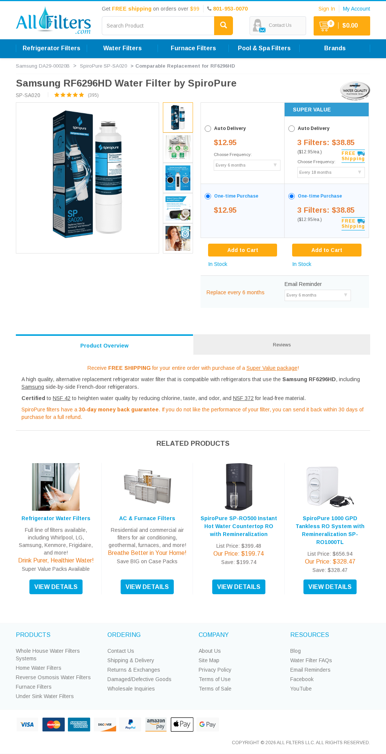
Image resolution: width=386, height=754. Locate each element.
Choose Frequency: (233, 154)
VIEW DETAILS (56, 587)
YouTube (301, 689)
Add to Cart (326, 250)
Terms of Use (215, 679)
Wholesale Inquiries (131, 689)
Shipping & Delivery (130, 660)
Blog (295, 651)
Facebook (302, 679)
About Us (210, 651)
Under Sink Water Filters (45, 696)
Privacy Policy (215, 670)
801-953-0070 (230, 9)
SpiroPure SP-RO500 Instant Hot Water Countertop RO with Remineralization (239, 526)
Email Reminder (303, 284)
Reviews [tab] (282, 345)
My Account (356, 9)
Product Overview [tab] (104, 346)
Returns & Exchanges (133, 670)
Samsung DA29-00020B (43, 66)
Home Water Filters (38, 668)
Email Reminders (310, 670)
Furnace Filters (34, 687)
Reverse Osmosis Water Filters (53, 677)
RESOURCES (309, 635)
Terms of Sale (215, 689)
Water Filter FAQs (311, 660)
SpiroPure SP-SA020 (103, 66)
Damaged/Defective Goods (139, 679)
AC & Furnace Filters (147, 518)
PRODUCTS (33, 635)
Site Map (209, 660)
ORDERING (124, 635)
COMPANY (214, 635)
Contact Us (120, 651)
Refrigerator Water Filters (55, 518)
